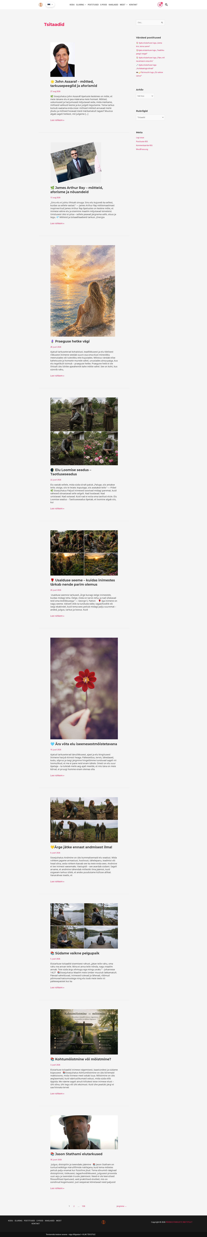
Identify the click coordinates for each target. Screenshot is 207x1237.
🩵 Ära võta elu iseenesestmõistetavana (83, 744)
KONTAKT (133, 4)
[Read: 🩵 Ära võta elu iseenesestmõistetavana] (84, 688)
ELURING (80, 4)
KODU (72, 4)
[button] (166, 4)
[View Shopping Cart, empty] (160, 4)
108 (83, 1206)
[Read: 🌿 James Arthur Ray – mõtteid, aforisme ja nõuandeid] (75, 162)
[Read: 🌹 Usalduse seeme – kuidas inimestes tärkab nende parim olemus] (84, 553)
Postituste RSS (142, 141)
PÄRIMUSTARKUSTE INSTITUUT (179, 1222)
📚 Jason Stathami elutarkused (76, 1154)
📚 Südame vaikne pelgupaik (74, 953)
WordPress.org (142, 149)
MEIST (122, 4)
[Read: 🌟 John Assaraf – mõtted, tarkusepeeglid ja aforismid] (62, 59)
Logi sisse (140, 137)
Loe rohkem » (57, 120)
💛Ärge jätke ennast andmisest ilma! (81, 847)
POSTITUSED (93, 4)
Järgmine (122, 1206)
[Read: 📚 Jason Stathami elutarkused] (84, 1132)
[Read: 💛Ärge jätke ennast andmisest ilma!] (84, 819)
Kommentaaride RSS (144, 145)
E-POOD (103, 4)
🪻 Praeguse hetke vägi (70, 341)
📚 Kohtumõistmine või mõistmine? (80, 1059)
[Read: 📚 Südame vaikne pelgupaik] (84, 926)
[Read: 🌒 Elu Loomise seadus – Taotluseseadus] (84, 431)
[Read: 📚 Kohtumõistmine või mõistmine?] (84, 1032)
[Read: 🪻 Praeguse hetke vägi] (82, 291)
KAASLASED (113, 4)
